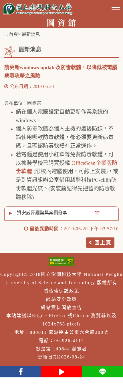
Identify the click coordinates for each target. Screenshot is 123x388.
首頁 (13, 34)
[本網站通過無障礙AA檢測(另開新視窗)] (61, 261)
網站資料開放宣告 (61, 307)
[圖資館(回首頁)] (61, 22)
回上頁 (103, 242)
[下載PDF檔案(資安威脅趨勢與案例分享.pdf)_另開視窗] (97, 213)
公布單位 (13, 103)
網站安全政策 (61, 299)
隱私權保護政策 (61, 290)
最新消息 (31, 34)
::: (6, 34)
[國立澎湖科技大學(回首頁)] (38, 9)
